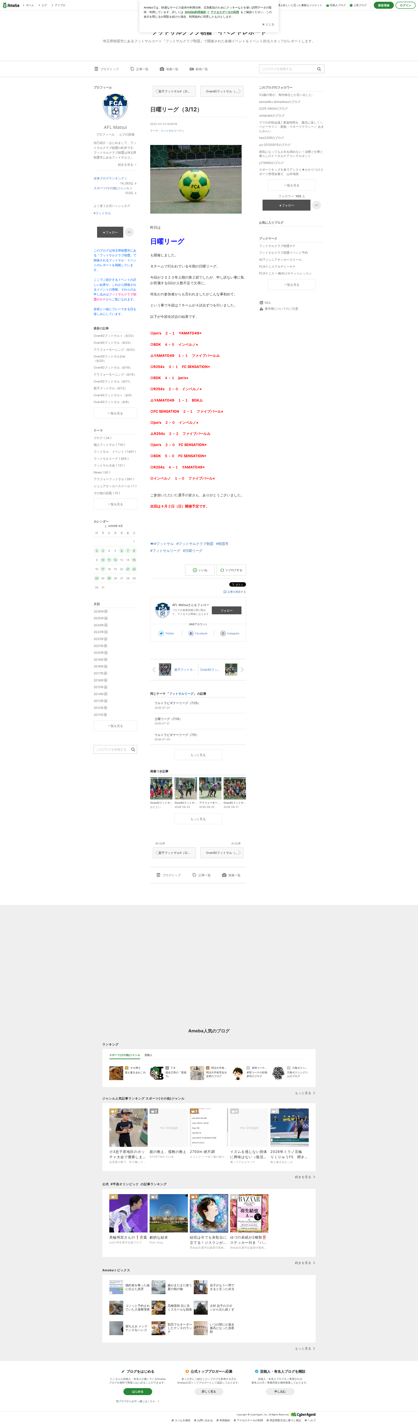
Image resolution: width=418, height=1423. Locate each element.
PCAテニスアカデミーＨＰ (277, 266)
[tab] (124, 1055)
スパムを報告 (182, 1420)
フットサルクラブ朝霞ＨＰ (277, 246)
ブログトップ (109, 69)
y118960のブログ (271, 163)
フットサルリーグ (171, 130)
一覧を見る (291, 185)
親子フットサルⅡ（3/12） (176, 91)
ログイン (405, 5)
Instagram (233, 633)
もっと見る (198, 755)
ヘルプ (312, 1420)
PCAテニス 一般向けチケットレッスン (285, 273)
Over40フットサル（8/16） (113, 367)
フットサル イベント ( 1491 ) (115, 451)
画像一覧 (172, 69)
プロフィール (105, 134)
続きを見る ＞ (127, 164)
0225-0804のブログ (273, 108)
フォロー (227, 610)
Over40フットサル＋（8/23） (115, 335)
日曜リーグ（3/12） (176, 109)
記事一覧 (142, 69)
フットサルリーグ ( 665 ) (111, 458)
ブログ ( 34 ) (102, 438)
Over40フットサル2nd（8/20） (109, 358)
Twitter (169, 633)
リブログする (233, 570)
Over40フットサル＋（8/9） (114, 395)
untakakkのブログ (272, 115)
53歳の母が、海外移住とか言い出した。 (287, 95)
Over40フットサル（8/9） (112, 402)
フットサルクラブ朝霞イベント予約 (283, 252)
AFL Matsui (115, 127)
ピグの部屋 (127, 134)
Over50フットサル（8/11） (113, 381)
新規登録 (383, 5)
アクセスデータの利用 (250, 1420)
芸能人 (148, 1055)
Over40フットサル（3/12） (224, 91)
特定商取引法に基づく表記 (285, 1420)
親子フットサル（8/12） (110, 388)
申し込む (280, 1391)
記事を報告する (237, 591)
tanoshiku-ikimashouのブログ (279, 102)
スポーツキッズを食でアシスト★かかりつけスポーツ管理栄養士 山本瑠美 (291, 172)
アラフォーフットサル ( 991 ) (114, 479)
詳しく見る (209, 1391)
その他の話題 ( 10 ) (107, 493)
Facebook (201, 633)
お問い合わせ (205, 1420)
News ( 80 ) (102, 472)
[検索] (319, 69)
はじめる (137, 1391)
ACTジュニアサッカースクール (280, 259)
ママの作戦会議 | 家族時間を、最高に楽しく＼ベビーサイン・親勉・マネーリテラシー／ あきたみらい (291, 127)
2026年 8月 (115, 526)
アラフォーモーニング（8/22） (115, 349)
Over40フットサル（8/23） (113, 342)
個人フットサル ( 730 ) (109, 444)
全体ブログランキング (109, 178)
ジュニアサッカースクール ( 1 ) (115, 486)
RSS (268, 303)
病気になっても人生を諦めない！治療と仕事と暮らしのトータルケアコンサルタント (291, 154)
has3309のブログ (271, 138)
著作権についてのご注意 (281, 308)
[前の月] (105, 526)
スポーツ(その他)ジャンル (111, 188)
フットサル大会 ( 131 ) (109, 465)
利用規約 (225, 1420)
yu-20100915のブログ (275, 144)
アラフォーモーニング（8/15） (115, 374)
